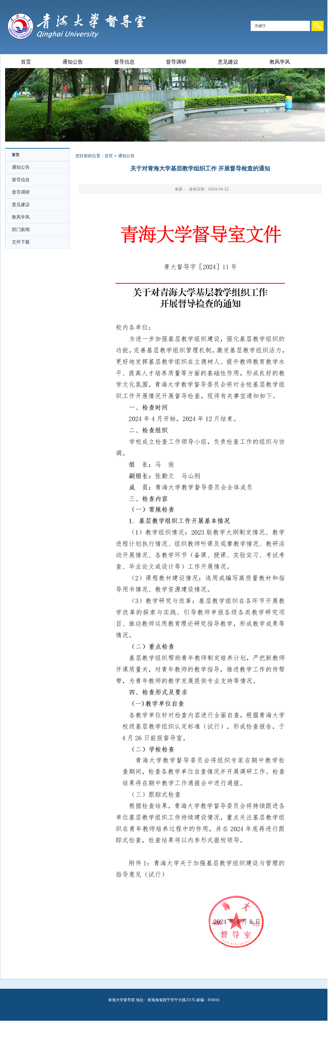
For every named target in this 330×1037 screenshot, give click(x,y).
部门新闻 (21, 229)
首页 (26, 62)
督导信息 (124, 62)
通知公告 (72, 62)
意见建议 (228, 62)
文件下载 (21, 241)
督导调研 (176, 62)
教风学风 (280, 62)
